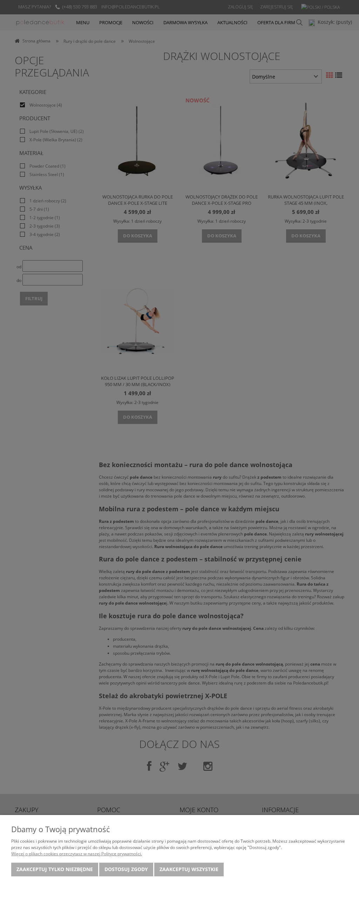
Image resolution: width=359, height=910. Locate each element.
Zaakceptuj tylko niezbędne (54, 869)
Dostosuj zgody (126, 869)
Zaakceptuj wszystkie (189, 869)
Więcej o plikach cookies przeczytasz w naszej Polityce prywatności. (76, 854)
